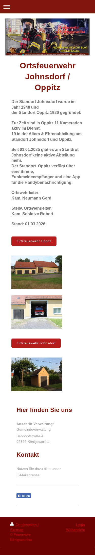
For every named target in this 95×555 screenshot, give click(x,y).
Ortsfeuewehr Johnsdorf (36, 343)
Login (80, 525)
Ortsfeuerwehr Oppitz (34, 241)
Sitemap (16, 530)
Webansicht (75, 530)
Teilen (25, 496)
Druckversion (26, 525)
